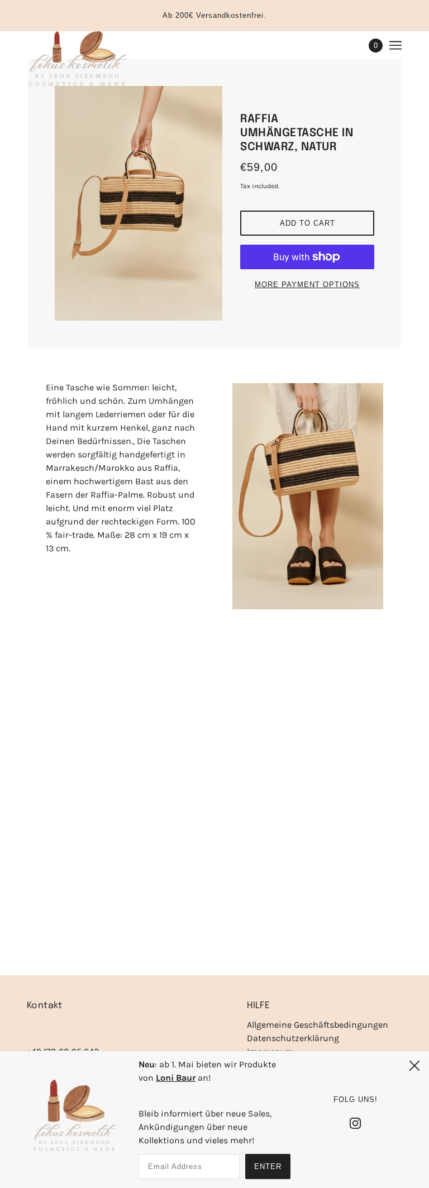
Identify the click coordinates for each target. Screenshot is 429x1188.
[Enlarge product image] (138, 203)
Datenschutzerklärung (293, 1038)
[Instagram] (355, 1122)
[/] (76, 59)
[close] (414, 1065)
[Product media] (307, 496)
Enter (268, 1166)
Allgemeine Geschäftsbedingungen (317, 1024)
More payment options (307, 284)
